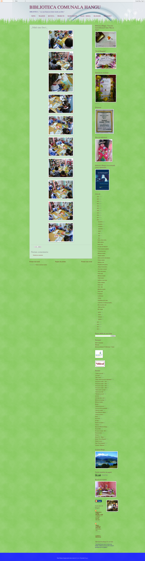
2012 (98, 329)
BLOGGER (97, 16)
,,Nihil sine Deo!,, (101, 307)
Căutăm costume (101, 255)
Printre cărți (100, 273)
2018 (98, 215)
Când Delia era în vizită (103, 300)
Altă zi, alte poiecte (102, 271)
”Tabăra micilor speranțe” (100, 389)
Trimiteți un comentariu (38, 255)
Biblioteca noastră (101, 253)
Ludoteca (97, 424)
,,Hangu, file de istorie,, (102, 266)
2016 (98, 219)
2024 (98, 201)
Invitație (97, 420)
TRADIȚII (42, 16)
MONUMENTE (72, 16)
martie (99, 314)
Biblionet (97, 344)
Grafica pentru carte (98, 529)
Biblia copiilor (101, 242)
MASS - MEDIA (85, 16)
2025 (98, 199)
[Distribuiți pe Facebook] (39, 247)
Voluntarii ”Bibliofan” (100, 445)
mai (99, 238)
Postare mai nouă (34, 261)
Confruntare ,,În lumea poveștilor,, (105, 302)
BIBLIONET (108, 16)
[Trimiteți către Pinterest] (40, 247)
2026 (98, 196)
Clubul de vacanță (99, 410)
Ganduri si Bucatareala (98, 536)
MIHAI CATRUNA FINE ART (98, 527)
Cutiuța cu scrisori (99, 414)
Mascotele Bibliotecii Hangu (101, 426)
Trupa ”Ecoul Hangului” (100, 443)
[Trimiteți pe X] (37, 247)
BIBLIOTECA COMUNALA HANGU (65, 7)
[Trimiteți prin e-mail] (35, 247)
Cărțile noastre (101, 278)
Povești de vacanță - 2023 (100, 431)
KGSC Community (99, 342)
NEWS (33, 16)
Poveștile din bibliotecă (103, 246)
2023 (98, 203)
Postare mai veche (86, 261)
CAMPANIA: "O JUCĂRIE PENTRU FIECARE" (99, 517)
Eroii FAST (97, 418)
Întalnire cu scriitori (99, 422)
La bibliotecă (100, 296)
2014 (98, 324)
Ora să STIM (98, 428)
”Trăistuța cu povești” (99, 394)
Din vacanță (100, 309)
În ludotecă (100, 293)
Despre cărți (100, 244)
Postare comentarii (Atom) (41, 264)
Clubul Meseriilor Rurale (100, 412)
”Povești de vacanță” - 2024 (101, 383)
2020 (98, 210)
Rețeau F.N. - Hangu (99, 437)
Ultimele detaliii (101, 260)
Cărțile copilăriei (101, 282)
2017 (98, 217)
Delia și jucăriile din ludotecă (104, 258)
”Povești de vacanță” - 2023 (101, 381)
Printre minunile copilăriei (103, 249)
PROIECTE (60, 16)
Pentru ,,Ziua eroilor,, (102, 240)
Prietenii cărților (98, 433)
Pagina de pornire (60, 261)
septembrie (100, 228)
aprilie (99, 312)
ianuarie (100, 319)
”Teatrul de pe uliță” (99, 391)
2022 (98, 206)
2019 (98, 213)
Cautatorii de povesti (99, 406)
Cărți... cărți (100, 287)
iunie (99, 235)
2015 (98, 322)
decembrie (100, 221)
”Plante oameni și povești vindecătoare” (103, 379)
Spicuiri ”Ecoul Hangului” (100, 439)
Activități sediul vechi (99, 398)
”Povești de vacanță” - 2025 (101, 385)
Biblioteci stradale (99, 402)
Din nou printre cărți (102, 305)
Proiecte (97, 435)
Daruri (96, 416)
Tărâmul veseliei (98, 441)
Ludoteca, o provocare (102, 280)
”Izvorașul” (97, 375)
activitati (97, 396)
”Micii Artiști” (98, 377)
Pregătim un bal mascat (102, 264)
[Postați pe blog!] (36, 247)
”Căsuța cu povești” (99, 373)
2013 (98, 326)
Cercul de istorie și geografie (101, 408)
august (99, 231)
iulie (99, 233)
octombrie (100, 226)
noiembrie (100, 224)
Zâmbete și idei (101, 262)
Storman (78, 558)
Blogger (97, 404)
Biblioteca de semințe (99, 400)
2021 (98, 208)
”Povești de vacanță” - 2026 (101, 387)
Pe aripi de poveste (102, 251)
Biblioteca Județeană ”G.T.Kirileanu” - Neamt (104, 347)
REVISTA (51, 16)
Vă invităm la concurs (102, 269)
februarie (100, 317)
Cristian (99, 298)
